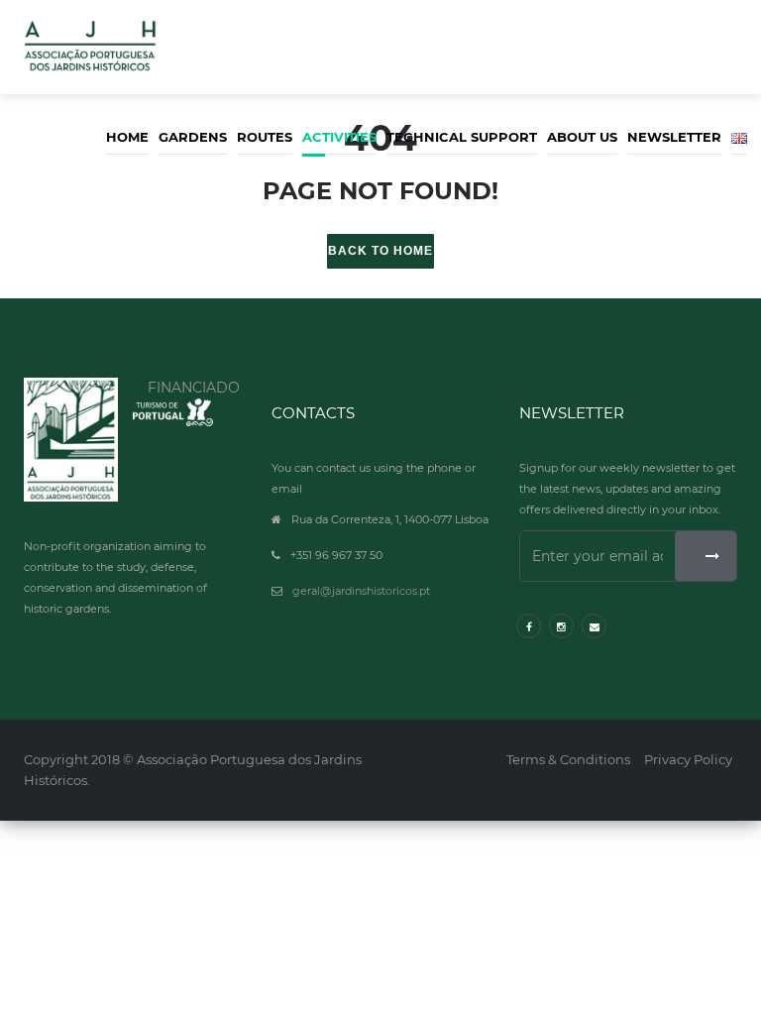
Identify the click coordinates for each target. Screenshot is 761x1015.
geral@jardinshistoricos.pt (361, 591)
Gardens (193, 137)
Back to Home (380, 251)
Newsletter (674, 137)
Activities (339, 137)
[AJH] (71, 440)
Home (127, 137)
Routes (264, 137)
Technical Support (461, 137)
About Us (582, 137)
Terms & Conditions (568, 759)
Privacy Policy (688, 759)
